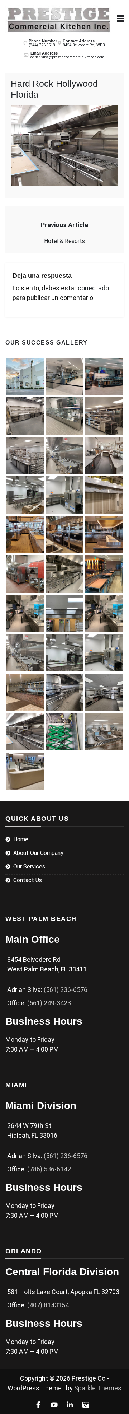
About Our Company (38, 852)
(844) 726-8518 (42, 45)
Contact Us (27, 880)
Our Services (29, 866)
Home (20, 839)
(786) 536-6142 (49, 1169)
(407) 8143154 (48, 1305)
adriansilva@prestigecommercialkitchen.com (67, 57)
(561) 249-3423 (49, 1003)
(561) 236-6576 (65, 989)
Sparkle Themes (97, 1388)
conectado (93, 288)
